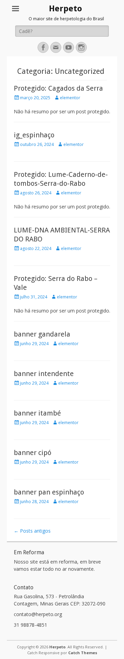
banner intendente (44, 374)
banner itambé (37, 413)
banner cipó (32, 452)
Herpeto (65, 8)
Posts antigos (32, 530)
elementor (70, 98)
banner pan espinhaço (49, 492)
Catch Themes (82, 652)
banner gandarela (42, 334)
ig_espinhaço (34, 135)
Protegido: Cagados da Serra (58, 88)
